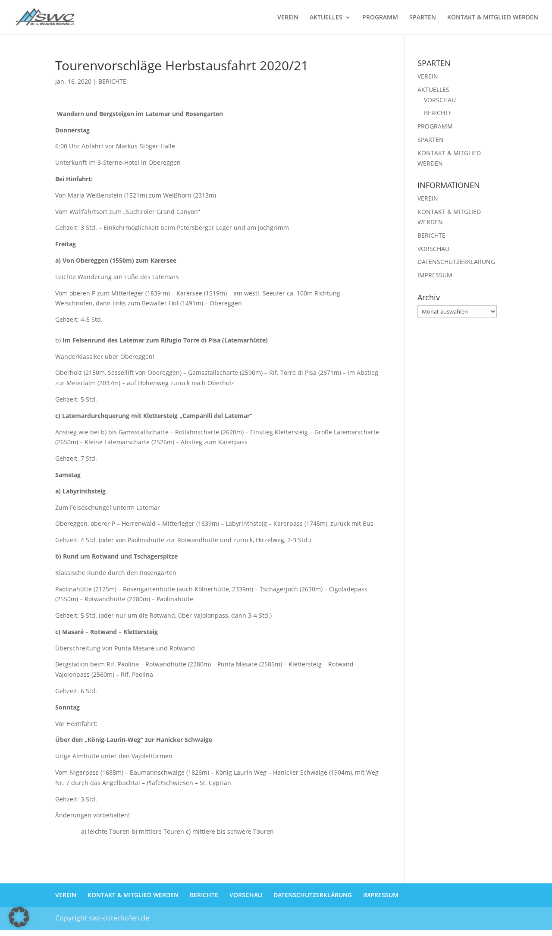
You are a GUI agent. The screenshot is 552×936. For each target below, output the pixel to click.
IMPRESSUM (434, 275)
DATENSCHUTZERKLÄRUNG (456, 262)
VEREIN (287, 17)
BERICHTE (112, 81)
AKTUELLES (326, 17)
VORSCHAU (440, 100)
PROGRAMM (380, 17)
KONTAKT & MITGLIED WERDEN (492, 17)
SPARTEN (422, 17)
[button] (19, 917)
